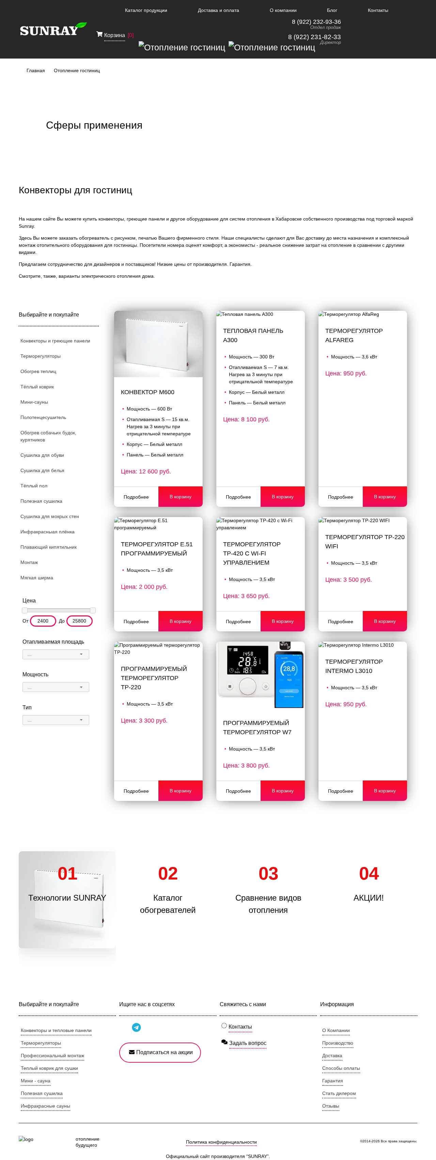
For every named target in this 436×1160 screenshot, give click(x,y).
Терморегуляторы (40, 356)
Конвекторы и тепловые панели (56, 1030)
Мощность (35, 674)
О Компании (336, 1030)
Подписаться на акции (164, 1052)
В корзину (180, 496)
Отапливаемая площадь (53, 642)
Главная (36, 70)
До (62, 621)
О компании (283, 10)
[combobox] (55, 654)
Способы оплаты (341, 1068)
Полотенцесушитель (43, 417)
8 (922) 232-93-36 (316, 21)
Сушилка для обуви (42, 455)
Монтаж (29, 562)
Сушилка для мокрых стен (49, 516)
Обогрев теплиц (38, 371)
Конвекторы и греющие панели (55, 340)
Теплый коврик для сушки (49, 1068)
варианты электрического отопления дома (106, 276)
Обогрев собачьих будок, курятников (48, 436)
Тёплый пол (33, 485)
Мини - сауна (35, 1080)
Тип (27, 707)
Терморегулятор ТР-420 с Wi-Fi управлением (252, 553)
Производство (337, 1043)
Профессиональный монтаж (52, 1055)
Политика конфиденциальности (221, 1142)
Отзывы (330, 1106)
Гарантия (332, 1080)
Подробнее (136, 497)
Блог (332, 10)
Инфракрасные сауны (45, 1106)
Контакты (378, 10)
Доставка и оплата (218, 10)
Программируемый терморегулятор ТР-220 (154, 678)
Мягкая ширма (36, 577)
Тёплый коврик (37, 386)
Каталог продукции (146, 10)
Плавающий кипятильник (48, 547)
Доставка (332, 1055)
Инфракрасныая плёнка (47, 531)
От (25, 621)
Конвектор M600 (147, 392)
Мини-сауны (34, 402)
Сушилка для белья (42, 470)
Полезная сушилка (41, 501)
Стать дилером (339, 1093)
